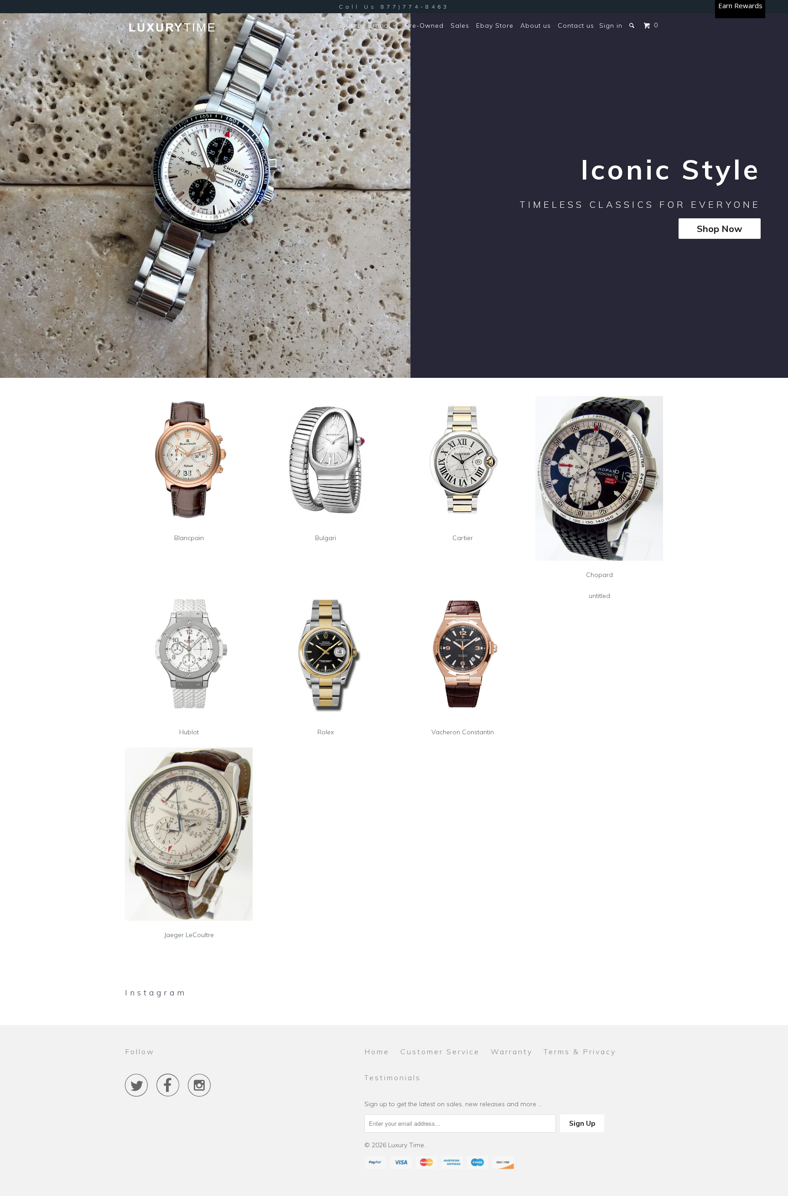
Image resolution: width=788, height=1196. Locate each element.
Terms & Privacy (580, 1051)
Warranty (512, 1051)
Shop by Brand (365, 25)
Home (376, 1051)
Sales (460, 25)
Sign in (610, 25)
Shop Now (719, 228)
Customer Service (440, 1051)
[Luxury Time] (171, 28)
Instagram (156, 992)
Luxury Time (406, 1145)
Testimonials (392, 1077)
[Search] (632, 25)
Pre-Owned (424, 25)
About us (535, 25)
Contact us (576, 25)
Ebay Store (494, 25)
